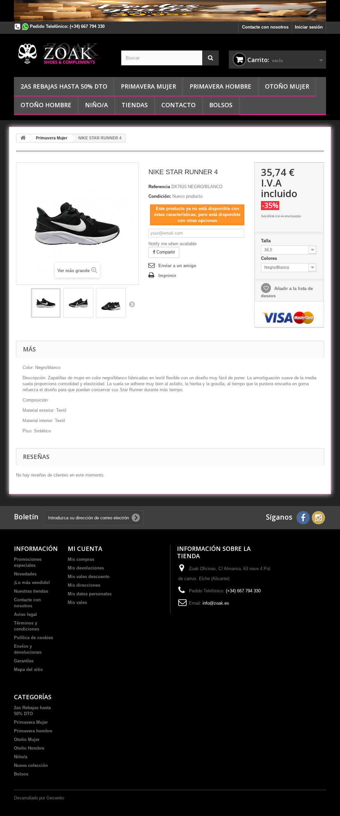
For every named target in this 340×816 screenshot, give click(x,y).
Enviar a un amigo (177, 265)
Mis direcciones (84, 585)
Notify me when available (172, 243)
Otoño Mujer (287, 86)
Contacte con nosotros (265, 27)
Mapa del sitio (28, 669)
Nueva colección (31, 765)
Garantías (24, 660)
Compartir (165, 252)
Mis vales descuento (89, 576)
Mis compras (81, 559)
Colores (269, 258)
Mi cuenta (85, 549)
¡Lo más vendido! (32, 582)
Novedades (25, 573)
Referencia (159, 186)
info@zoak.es (216, 603)
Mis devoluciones (86, 567)
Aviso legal (25, 614)
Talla (266, 240)
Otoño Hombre (46, 105)
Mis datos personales (90, 593)
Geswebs (55, 797)
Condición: (159, 196)
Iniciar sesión (309, 27)
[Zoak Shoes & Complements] (62, 53)
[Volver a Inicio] (23, 138)
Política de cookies (33, 637)
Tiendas (135, 105)
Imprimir (167, 275)
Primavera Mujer (148, 86)
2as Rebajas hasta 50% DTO (64, 86)
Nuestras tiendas (31, 591)
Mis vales (77, 602)
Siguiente (131, 304)
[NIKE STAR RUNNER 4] (45, 303)
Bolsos (220, 105)
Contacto (178, 105)
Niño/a (96, 105)
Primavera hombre (220, 86)
